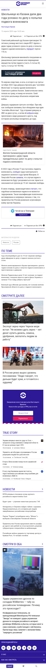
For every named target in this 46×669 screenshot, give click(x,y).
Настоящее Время (8, 27)
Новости (5, 10)
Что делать (36, 73)
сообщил (16, 172)
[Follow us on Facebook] (3, 648)
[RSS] (29, 648)
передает (30, 49)
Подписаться (23, 215)
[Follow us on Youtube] (14, 648)
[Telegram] (23, 666)
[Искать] (36, 666)
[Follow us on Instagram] (19, 648)
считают (33, 189)
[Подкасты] (34, 648)
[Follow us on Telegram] (24, 648)
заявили (19, 177)
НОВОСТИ (9, 489)
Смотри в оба (12, 544)
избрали (30, 113)
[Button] (15, 36)
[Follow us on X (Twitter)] (8, 648)
